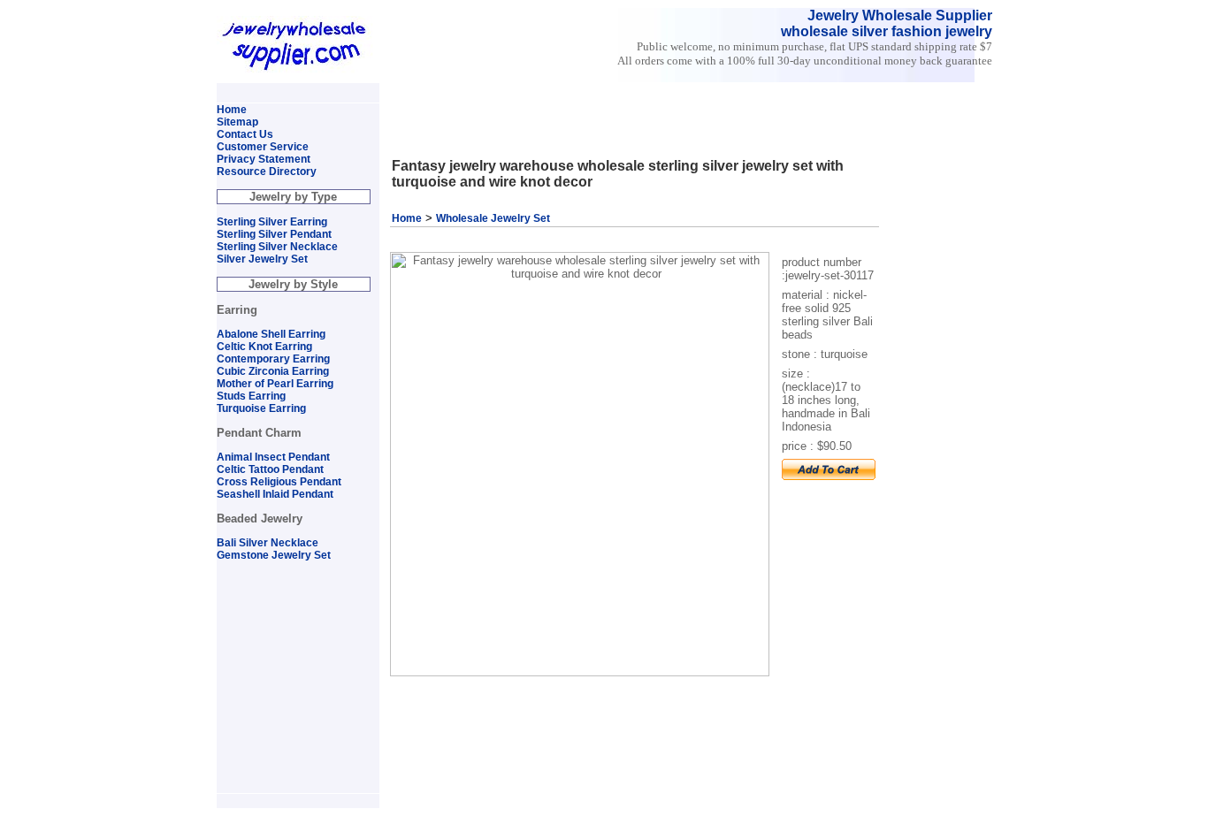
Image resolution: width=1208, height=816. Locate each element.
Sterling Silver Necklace (277, 246)
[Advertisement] (592, 90)
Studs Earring (251, 396)
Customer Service (263, 147)
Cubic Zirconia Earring (273, 371)
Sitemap (237, 122)
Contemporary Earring (273, 359)
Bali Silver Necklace (267, 543)
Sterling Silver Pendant (274, 234)
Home (407, 218)
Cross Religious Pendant (279, 482)
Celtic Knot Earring (264, 346)
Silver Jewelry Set (262, 259)
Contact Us (245, 134)
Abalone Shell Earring (271, 334)
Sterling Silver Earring (272, 222)
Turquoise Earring (261, 408)
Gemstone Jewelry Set (274, 555)
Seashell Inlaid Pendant (275, 494)
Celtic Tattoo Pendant (270, 469)
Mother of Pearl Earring (275, 383)
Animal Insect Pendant (273, 457)
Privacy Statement (263, 159)
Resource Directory (267, 171)
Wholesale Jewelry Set (493, 218)
